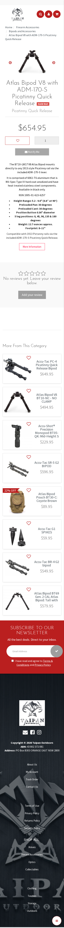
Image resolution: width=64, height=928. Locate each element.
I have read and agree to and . (34, 662)
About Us (32, 764)
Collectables (32, 869)
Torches (32, 896)
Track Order (32, 779)
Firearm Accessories (32, 854)
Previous (10, 63)
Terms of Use (32, 805)
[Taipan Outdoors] (17, 14)
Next (53, 63)
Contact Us (32, 786)
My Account (32, 771)
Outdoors (32, 910)
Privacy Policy (43, 664)
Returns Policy (32, 820)
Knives (32, 847)
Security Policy (32, 828)
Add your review (32, 295)
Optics (32, 862)
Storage (32, 903)
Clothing (32, 888)
